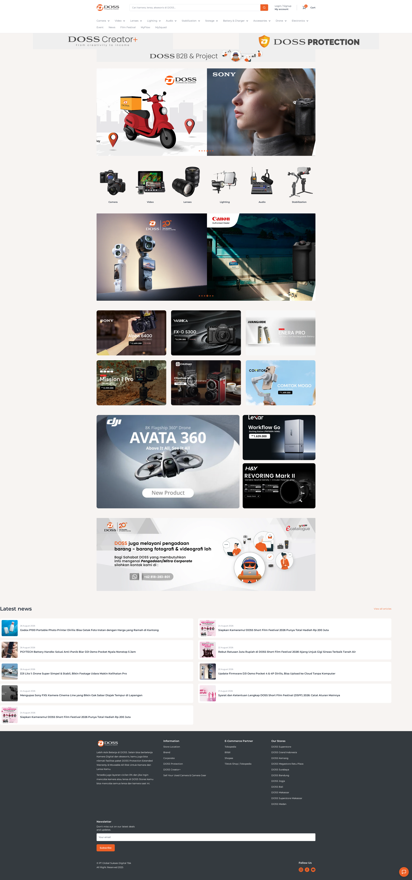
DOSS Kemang (279, 758)
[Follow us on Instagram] (301, 869)
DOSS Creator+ (172, 769)
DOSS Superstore (281, 746)
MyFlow (145, 27)
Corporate (169, 758)
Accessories (260, 20)
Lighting (152, 20)
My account (281, 9)
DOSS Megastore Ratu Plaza (287, 763)
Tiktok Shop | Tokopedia (238, 763)
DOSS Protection (173, 763)
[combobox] (198, 7)
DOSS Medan (278, 804)
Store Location (171, 746)
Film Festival (128, 27)
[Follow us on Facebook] (307, 869)
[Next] (315, 181)
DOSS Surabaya (280, 769)
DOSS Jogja (278, 781)
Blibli (227, 752)
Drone (279, 20)
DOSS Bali (277, 786)
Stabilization (189, 20)
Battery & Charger (234, 20)
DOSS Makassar (280, 792)
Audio (169, 20)
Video (118, 20)
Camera (101, 20)
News (112, 27)
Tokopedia (230, 746)
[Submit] (264, 7)
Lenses (134, 20)
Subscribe (106, 847)
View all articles (382, 608)
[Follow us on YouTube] (313, 869)
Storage (209, 20)
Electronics (298, 20)
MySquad (161, 27)
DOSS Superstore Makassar (286, 798)
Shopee (229, 758)
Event (100, 27)
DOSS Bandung (280, 775)
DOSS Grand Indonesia (284, 752)
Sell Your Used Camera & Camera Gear (184, 775)
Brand (166, 752)
